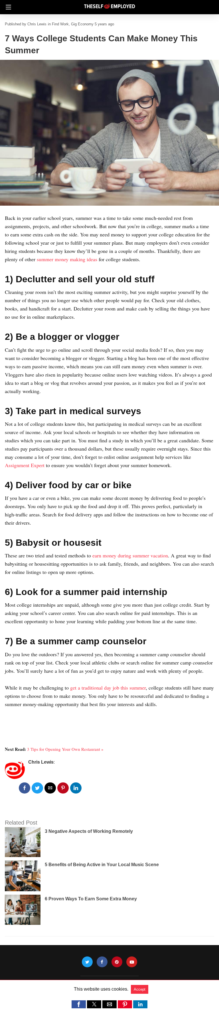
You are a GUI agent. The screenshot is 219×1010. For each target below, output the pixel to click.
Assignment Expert (24, 465)
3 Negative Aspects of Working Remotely (89, 831)
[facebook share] (24, 788)
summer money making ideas (67, 259)
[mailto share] (50, 788)
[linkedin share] (76, 788)
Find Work (60, 24)
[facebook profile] (102, 962)
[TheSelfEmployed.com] (109, 4)
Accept (139, 989)
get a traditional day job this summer (108, 687)
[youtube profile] (131, 962)
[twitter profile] (87, 962)
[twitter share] (37, 788)
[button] (79, 1004)
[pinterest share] (63, 788)
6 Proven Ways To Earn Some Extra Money (91, 898)
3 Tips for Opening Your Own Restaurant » (65, 749)
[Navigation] (7, 7)
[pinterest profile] (116, 962)
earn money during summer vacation (130, 555)
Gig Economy (82, 24)
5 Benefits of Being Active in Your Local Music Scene (102, 864)
